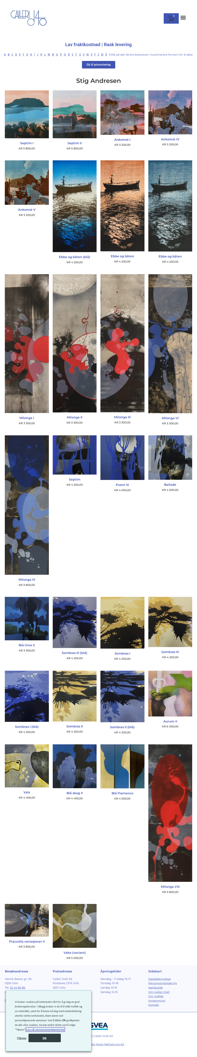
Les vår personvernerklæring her (45, 1029)
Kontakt (153, 1005)
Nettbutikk (155, 987)
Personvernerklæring (162, 983)
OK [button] (45, 1038)
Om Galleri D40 (158, 992)
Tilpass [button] (21, 1038)
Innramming (156, 1000)
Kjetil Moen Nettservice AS (106, 1044)
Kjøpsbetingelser (159, 979)
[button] (183, 17)
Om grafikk (156, 996)
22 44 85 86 (17, 987)
